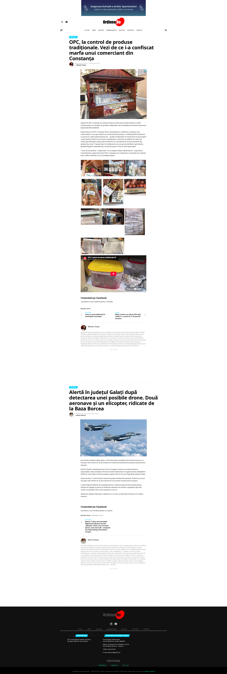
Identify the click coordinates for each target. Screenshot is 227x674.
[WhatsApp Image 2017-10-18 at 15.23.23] (92, 254)
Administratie (111, 30)
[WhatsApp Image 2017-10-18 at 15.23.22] (113, 254)
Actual (87, 30)
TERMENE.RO (102, 665)
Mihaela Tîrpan (81, 65)
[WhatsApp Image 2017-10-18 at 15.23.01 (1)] (91, 205)
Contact (139, 30)
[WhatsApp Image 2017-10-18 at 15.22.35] (92, 176)
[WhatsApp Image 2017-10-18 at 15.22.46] (135, 176)
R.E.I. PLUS (125, 665)
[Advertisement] (113, 362)
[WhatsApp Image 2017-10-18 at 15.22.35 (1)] (113, 224)
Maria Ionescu (81, 415)
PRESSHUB (114, 665)
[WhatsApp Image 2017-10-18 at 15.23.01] (113, 205)
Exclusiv (101, 30)
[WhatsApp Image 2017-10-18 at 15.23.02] (135, 195)
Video (94, 30)
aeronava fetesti (97, 515)
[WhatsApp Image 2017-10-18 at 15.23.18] (92, 224)
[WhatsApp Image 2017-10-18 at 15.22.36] (135, 235)
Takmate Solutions (149, 671)
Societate (130, 30)
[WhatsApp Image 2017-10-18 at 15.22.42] (113, 176)
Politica (122, 30)
